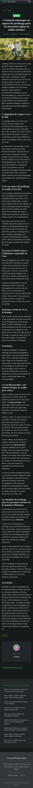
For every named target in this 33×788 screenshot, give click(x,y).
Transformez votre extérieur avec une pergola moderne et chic (14, 708)
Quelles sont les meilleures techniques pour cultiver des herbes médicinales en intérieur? (16, 722)
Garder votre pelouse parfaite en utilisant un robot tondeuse (15, 702)
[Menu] (29, 1)
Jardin (9, 10)
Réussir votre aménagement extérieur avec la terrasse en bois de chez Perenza (16, 690)
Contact (22, 775)
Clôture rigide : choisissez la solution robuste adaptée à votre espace (14, 735)
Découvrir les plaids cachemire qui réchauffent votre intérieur (14, 715)
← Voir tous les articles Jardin (12, 668)
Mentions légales (13, 775)
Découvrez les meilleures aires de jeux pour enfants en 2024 (15, 741)
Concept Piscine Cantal (16, 758)
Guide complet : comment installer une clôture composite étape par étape (15, 696)
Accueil (4, 10)
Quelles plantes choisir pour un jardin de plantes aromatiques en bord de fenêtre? (15, 729)
